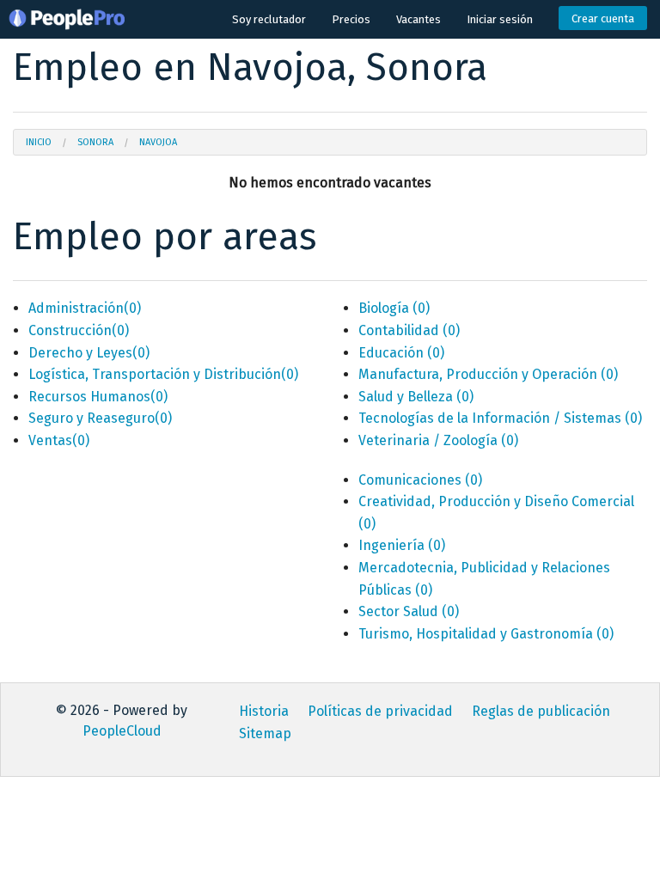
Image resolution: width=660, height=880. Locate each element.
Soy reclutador (269, 19)
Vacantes (418, 19)
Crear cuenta (602, 18)
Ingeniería (401, 545)
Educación (401, 353)
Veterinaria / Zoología (438, 440)
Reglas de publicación (541, 711)
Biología (394, 308)
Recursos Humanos (98, 396)
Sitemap (265, 733)
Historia (264, 711)
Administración (84, 308)
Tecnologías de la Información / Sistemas (500, 418)
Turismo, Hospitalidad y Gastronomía (486, 634)
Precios (351, 19)
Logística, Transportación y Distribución (163, 374)
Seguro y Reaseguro (100, 418)
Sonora (95, 142)
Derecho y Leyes (89, 353)
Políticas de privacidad (380, 711)
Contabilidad (409, 330)
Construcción (78, 330)
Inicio (39, 142)
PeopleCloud (122, 731)
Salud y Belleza (416, 396)
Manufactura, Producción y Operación (488, 374)
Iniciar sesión (500, 19)
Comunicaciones (420, 480)
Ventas (58, 440)
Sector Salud (408, 611)
